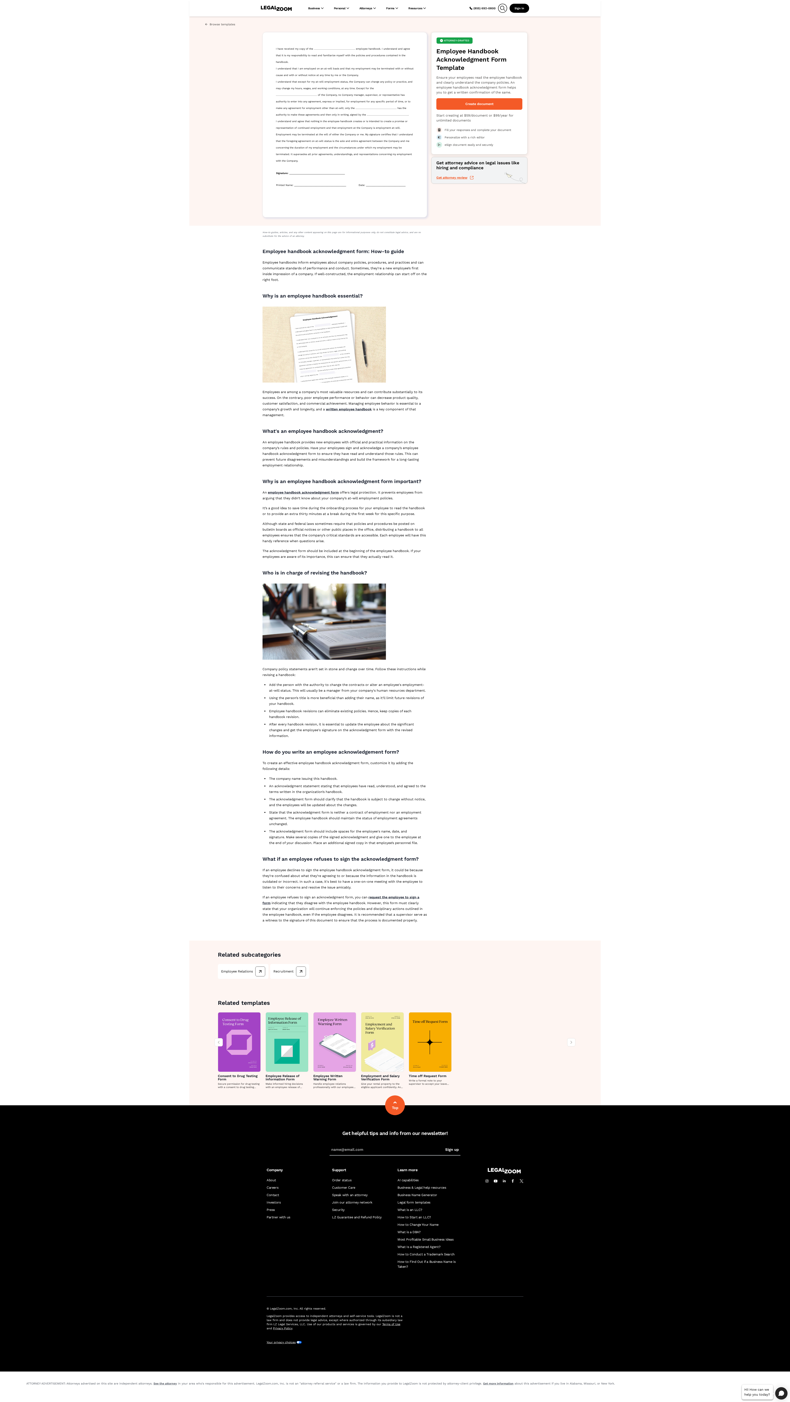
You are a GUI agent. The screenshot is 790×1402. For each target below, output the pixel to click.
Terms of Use (391, 1324)
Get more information (498, 1383)
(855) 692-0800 (484, 8)
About (271, 1180)
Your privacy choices (281, 1342)
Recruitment (283, 971)
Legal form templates (413, 1202)
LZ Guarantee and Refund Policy (357, 1217)
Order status (341, 1180)
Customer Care (343, 1188)
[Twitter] (521, 1181)
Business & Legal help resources (421, 1188)
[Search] (502, 8)
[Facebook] (513, 1181)
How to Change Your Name (418, 1225)
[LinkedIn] (504, 1181)
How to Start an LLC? (414, 1217)
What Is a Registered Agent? (418, 1247)
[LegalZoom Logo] (276, 8)
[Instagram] (487, 1181)
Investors (274, 1202)
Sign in (519, 8)
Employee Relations (237, 971)
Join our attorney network (352, 1202)
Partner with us (278, 1217)
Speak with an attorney (349, 1195)
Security (338, 1210)
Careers (272, 1188)
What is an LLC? (409, 1210)
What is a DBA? (409, 1232)
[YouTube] (495, 1181)
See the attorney (165, 1383)
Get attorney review (451, 178)
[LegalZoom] (504, 1172)
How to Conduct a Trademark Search (426, 1254)
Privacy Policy (282, 1328)
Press (271, 1210)
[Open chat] (781, 1393)
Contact (273, 1195)
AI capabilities (408, 1180)
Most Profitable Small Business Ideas (425, 1239)
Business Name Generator (417, 1195)
